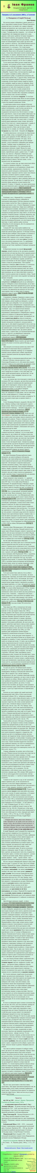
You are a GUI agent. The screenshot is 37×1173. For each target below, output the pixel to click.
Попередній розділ (10, 1148)
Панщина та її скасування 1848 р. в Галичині (18, 15)
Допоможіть (23, 1154)
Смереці (13, 1171)
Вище (18, 1148)
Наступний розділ (27, 1148)
